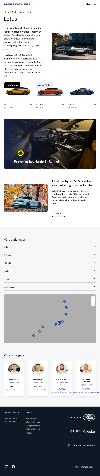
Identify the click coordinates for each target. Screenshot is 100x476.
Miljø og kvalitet (33, 429)
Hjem (6, 12)
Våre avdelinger (33, 422)
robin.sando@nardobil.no (14, 390)
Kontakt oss (31, 418)
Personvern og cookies (85, 467)
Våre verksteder (11, 418)
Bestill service (10, 421)
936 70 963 (14, 386)
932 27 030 (86, 389)
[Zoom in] (93, 297)
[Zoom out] (93, 301)
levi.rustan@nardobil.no (38, 390)
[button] (66, 307)
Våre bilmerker (17, 12)
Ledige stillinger (33, 425)
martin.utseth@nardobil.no (62, 392)
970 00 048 (38, 386)
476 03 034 (62, 389)
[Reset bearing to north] (93, 304)
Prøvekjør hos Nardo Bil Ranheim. (38, 161)
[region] (50, 318)
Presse (29, 433)
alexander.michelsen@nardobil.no (86, 392)
